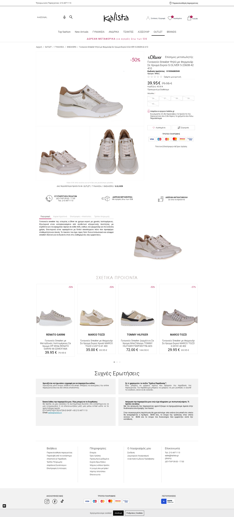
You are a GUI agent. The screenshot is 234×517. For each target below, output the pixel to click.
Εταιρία (93, 452)
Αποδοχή (118, 513)
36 (153, 98)
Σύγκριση (185, 128)
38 (177, 98)
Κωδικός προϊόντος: (156, 71)
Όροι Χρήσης (181, 146)
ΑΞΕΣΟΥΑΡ (143, 31)
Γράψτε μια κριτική (172, 77)
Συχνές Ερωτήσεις (98, 462)
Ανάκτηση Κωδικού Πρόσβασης (140, 459)
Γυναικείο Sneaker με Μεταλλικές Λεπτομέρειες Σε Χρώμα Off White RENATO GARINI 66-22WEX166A (55, 344)
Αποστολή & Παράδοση (56, 459)
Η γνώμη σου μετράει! (99, 468)
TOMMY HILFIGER (137, 334)
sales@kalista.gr (55, 412)
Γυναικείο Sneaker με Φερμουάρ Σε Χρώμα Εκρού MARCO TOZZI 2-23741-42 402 (178, 343)
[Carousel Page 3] (119, 362)
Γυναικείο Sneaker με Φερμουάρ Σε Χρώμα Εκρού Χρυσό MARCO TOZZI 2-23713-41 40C (96, 343)
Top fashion (64, 31)
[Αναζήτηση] (71, 17)
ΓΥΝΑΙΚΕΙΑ (98, 31)
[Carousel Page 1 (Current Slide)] (114, 362)
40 (153, 104)
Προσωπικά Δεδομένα (99, 459)
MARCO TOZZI (96, 334)
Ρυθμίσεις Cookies (134, 513)
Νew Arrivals (81, 31)
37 (165, 98)
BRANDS (171, 31)
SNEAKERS (71, 47)
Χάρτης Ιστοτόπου (97, 471)
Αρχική (39, 47)
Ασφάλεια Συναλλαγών (56, 465)
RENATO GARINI (55, 334)
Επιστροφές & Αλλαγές (56, 468)
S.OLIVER (119, 186)
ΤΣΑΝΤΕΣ (128, 31)
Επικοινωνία (95, 474)
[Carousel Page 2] (117, 362)
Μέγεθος (150, 93)
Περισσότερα (156, 118)
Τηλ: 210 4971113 (172, 452)
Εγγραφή (162, 18)
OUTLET (158, 31)
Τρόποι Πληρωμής (54, 462)
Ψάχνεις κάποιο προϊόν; (100, 465)
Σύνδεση (154, 18)
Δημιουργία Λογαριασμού (138, 456)
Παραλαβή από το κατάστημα (59, 456)
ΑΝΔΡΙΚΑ (114, 31)
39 (188, 98)
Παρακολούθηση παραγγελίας (185, 3)
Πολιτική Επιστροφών (164, 146)
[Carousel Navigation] (117, 282)
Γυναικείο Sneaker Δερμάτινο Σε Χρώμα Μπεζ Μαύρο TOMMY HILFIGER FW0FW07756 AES (137, 343)
